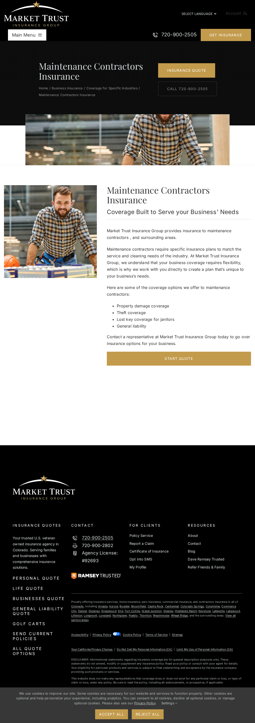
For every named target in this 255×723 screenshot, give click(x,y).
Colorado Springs (192, 606)
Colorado (77, 606)
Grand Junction (152, 611)
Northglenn (120, 615)
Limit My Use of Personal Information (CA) (205, 649)
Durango (94, 611)
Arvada (103, 606)
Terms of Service (156, 634)
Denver (82, 611)
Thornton (145, 615)
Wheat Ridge (179, 615)
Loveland (105, 615)
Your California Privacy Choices (92, 649)
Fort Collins (132, 611)
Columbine (213, 606)
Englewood (108, 611)
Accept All (111, 714)
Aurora (113, 606)
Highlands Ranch (186, 611)
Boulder (124, 606)
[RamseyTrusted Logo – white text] (96, 574)
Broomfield (138, 606)
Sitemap (177, 634)
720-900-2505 (97, 537)
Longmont (90, 615)
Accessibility (79, 634)
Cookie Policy (132, 634)
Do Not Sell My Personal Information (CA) (144, 649)
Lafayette (218, 611)
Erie (120, 611)
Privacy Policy (102, 634)
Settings (168, 703)
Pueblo (133, 615)
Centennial (172, 606)
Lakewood (233, 611)
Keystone (204, 611)
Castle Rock (156, 606)
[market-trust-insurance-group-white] (36, 2)
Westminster (161, 615)
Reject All (148, 714)
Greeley (168, 611)
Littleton (76, 615)
